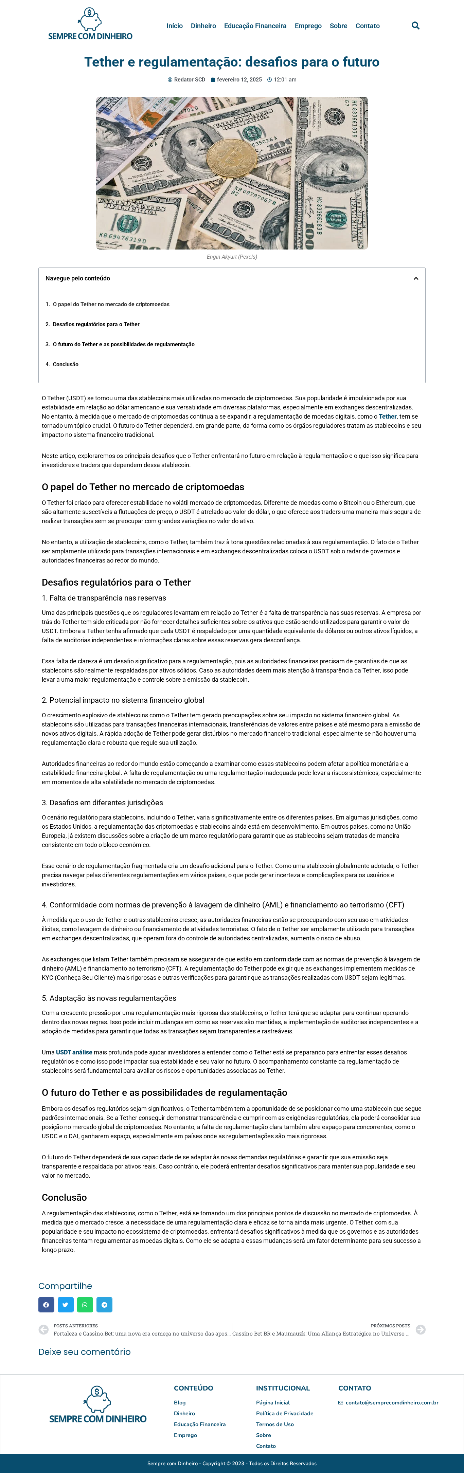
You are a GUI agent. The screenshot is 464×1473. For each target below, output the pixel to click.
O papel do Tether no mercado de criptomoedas (111, 304)
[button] (415, 26)
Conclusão (65, 364)
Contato (368, 26)
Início (174, 26)
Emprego (308, 26)
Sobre (338, 26)
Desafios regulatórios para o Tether (96, 324)
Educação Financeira (255, 26)
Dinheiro (203, 26)
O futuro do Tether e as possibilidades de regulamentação (124, 344)
